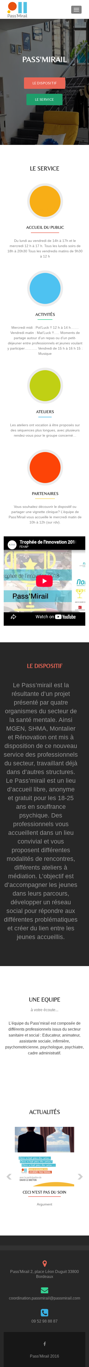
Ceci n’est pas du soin (44, 1192)
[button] (5, 1173)
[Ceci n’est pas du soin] (44, 1156)
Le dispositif (45, 83)
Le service (44, 99)
